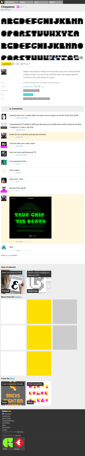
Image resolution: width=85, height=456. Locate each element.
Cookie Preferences (8, 420)
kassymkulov (19, 145)
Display (36, 90)
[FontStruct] (2, 2)
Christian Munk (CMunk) (22, 117)
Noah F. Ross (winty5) (21, 154)
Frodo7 (18, 181)
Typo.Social (7, 414)
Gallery (22, 2)
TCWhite (18, 172)
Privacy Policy (6, 418)
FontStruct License (28, 86)
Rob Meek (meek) (20, 129)
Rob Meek (20, 432)
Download (8, 64)
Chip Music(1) (27, 98)
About (4, 425)
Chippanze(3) (45, 98)
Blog (12, 378)
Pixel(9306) (36, 98)
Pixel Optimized (28, 90)
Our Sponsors (6, 427)
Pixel (50, 57)
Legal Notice (6, 423)
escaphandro (7, 9)
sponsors (18, 435)
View (77, 57)
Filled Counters (28, 94)
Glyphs (5, 448)
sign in (8, 255)
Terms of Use (6, 416)
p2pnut (18, 163)
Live (36, 2)
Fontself (16, 449)
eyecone (18, 250)
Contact (4, 429)
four (17, 190)
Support (52, 2)
